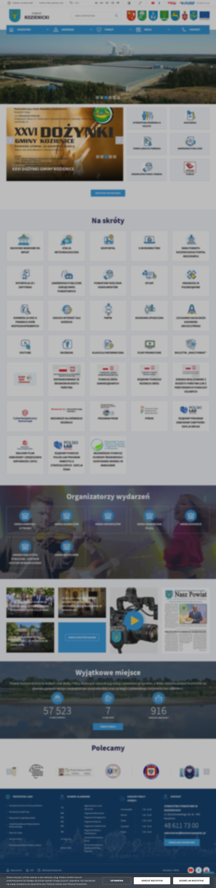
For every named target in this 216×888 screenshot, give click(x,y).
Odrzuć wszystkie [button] (152, 880)
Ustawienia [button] (116, 880)
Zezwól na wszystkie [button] (191, 880)
